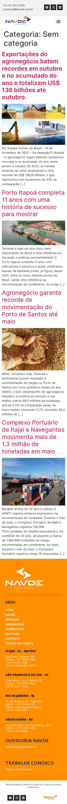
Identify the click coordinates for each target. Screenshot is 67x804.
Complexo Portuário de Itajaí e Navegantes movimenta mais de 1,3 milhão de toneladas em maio (33, 437)
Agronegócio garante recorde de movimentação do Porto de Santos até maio (31, 307)
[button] (58, 21)
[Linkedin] (60, 7)
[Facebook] (47, 7)
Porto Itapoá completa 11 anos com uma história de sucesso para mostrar (33, 203)
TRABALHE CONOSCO (30, 763)
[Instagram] (53, 7)
